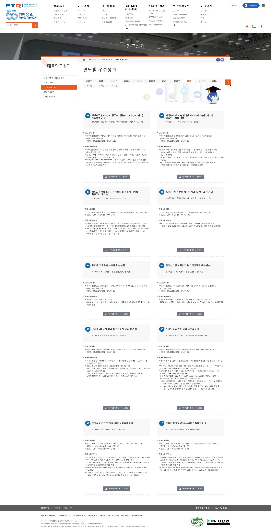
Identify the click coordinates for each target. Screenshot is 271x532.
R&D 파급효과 (155, 24)
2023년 (114, 81)
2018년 (177, 81)
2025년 (89, 81)
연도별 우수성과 (156, 21)
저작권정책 (92, 515)
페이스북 (261, 26)
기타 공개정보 (207, 28)
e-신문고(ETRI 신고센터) (136, 25)
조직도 (203, 22)
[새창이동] (197, 522)
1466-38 (80, 521)
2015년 (215, 81)
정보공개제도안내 (61, 11)
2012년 (114, 86)
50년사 (104, 11)
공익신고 (129, 32)
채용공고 (81, 22)
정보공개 (59, 5)
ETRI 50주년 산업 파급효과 (157, 12)
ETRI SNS (82, 18)
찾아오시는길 (221, 508)
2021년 (139, 81)
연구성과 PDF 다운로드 (118, 177)
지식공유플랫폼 (156, 31)
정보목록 (58, 18)
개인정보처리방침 (48, 515)
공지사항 (81, 11)
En (235, 5)
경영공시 (58, 28)
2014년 (89, 86)
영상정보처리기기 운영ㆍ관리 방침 (114, 515)
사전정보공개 (59, 14)
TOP (228, 82)
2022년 (127, 81)
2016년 (202, 81)
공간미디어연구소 (181, 28)
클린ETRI (45, 508)
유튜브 (247, 26)
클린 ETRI (131, 7)
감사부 (176, 11)
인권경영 (129, 18)
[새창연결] (218, 60)
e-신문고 (57, 508)
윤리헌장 (129, 14)
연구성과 (92, 60)
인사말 (203, 11)
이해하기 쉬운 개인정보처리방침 (71, 515)
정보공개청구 (59, 22)
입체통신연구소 (180, 22)
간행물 (104, 14)
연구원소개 (205, 14)
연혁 (203, 18)
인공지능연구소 (180, 14)
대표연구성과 (157, 5)
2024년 (102, 81)
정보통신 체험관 (108, 18)
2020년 (152, 81)
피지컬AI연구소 (180, 18)
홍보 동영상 (106, 22)
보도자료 (81, 14)
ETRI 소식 (83, 5)
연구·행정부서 (181, 5)
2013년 (102, 86)
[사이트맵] (263, 5)
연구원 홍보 (108, 5)
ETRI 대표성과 (155, 17)
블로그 (254, 26)
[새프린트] (222, 60)
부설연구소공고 (138, 515)
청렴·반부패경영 (132, 21)
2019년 (164, 81)
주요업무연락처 (202, 508)
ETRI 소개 (206, 5)
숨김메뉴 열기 (55, 25)
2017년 (190, 81)
